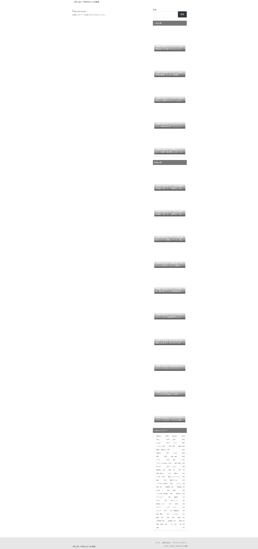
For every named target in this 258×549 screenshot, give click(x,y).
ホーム (158, 542)
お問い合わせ (166, 542)
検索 (155, 10)
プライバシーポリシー (180, 542)
